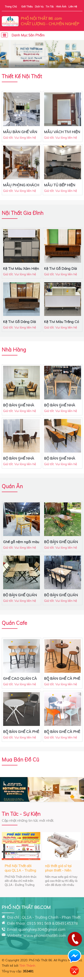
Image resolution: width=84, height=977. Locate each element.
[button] (42, 64)
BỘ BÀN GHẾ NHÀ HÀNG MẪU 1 (59, 460)
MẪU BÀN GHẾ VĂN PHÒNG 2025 (20, 133)
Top (74, 969)
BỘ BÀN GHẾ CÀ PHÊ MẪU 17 (21, 733)
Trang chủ (11, 6)
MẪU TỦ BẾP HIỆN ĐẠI (59, 187)
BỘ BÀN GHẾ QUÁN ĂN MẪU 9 (20, 597)
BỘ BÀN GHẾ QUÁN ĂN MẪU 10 (61, 543)
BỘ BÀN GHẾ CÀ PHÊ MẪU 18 (62, 680)
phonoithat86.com (50, 935)
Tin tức (50, 6)
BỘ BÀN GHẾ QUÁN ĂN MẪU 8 (61, 597)
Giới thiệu (27, 6)
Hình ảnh (61, 6)
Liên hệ (73, 6)
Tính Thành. (27, 966)
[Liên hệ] (75, 942)
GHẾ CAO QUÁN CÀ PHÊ (20, 680)
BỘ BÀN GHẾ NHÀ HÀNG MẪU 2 (18, 460)
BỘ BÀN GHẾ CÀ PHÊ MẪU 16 (62, 733)
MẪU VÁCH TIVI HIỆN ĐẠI (62, 133)
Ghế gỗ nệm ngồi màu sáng (21, 543)
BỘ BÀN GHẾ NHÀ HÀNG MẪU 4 (18, 407)
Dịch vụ (39, 6)
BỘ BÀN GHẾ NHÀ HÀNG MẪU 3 (59, 407)
